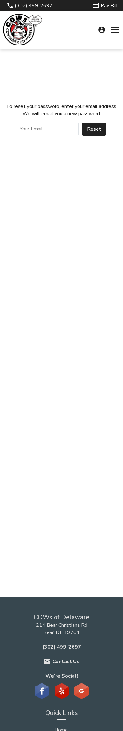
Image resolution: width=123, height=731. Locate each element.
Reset (94, 129)
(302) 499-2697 (61, 647)
